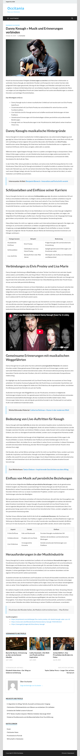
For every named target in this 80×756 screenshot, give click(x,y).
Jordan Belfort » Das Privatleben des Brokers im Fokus (63, 655)
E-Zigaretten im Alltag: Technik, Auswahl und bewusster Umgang (28, 704)
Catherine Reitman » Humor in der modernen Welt (49, 410)
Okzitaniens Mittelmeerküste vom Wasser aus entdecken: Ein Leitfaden (30, 707)
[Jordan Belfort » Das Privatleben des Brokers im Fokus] (63, 644)
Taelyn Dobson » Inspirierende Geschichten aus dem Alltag (45, 469)
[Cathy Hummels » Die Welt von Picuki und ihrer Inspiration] (40, 644)
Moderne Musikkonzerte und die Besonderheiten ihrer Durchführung (30, 717)
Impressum (70, 753)
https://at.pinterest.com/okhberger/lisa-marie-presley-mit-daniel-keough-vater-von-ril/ (40, 619)
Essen (9, 729)
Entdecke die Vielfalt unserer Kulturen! (20, 710)
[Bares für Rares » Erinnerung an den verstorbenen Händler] (16, 644)
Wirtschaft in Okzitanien (15, 739)
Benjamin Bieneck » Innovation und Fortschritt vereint (47, 181)
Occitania (15, 8)
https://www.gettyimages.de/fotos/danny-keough (28, 624)
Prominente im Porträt (13, 25)
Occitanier (22, 36)
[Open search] (72, 18)
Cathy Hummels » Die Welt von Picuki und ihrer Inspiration (39, 655)
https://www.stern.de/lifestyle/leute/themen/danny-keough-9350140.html (36, 622)
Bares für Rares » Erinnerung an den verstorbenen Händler (16, 655)
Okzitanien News (12, 732)
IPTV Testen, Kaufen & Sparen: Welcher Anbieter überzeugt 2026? (29, 714)
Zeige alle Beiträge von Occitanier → (31, 685)
